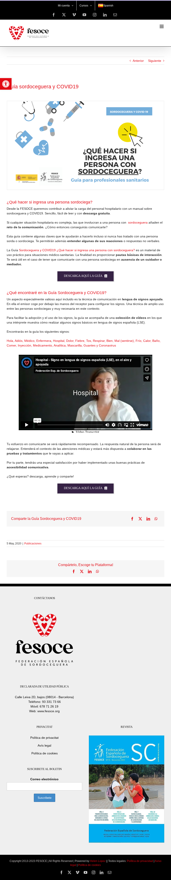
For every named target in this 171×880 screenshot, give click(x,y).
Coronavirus (107, 345)
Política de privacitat (44, 737)
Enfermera (43, 340)
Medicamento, (43, 345)
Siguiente (154, 60)
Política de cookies (44, 753)
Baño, (156, 340)
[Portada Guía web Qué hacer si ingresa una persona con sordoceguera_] (85, 103)
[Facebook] (132, 519)
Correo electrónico (44, 779)
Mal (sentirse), (125, 340)
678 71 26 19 (49, 706)
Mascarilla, (75, 345)
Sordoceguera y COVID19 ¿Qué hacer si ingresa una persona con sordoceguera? (77, 250)
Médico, (30, 340)
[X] (140, 519)
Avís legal (44, 745)
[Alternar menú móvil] (162, 26)
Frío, (139, 340)
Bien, (110, 340)
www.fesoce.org (48, 711)
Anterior (138, 60)
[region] (58, 842)
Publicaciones (32, 543)
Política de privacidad (140, 861)
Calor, (147, 340)
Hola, (11, 340)
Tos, (89, 340)
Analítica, (60, 345)
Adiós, (19, 340)
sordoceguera (138, 222)
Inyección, (25, 345)
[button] (6, 84)
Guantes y (91, 345)
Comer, (12, 345)
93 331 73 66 (51, 702)
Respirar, (99, 340)
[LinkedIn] (148, 519)
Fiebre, (80, 340)
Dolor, (70, 340)
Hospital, (59, 340)
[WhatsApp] (156, 519)
